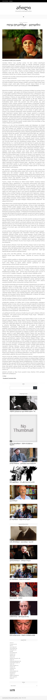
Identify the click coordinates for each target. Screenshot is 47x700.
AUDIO (11, 642)
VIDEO (11, 645)
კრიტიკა (11, 656)
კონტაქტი (11, 1)
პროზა (11, 669)
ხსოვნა (11, 678)
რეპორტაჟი (12, 672)
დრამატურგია (12, 649)
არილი (23, 7)
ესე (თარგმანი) (12, 652)
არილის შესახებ (5, 1)
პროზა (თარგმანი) (23, 22)
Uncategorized (12, 644)
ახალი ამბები (12, 647)
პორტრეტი (12, 668)
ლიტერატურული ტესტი (14, 662)
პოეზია (11, 664)
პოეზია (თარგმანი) (13, 665)
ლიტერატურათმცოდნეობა (14, 661)
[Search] (35, 387)
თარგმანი (11, 654)
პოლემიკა (12, 666)
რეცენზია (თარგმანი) (13, 675)
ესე (10, 651)
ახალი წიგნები (12, 648)
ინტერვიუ (11, 655)
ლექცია (11, 659)
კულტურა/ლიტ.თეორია (14, 658)
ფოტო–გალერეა (13, 676)
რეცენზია (11, 673)
